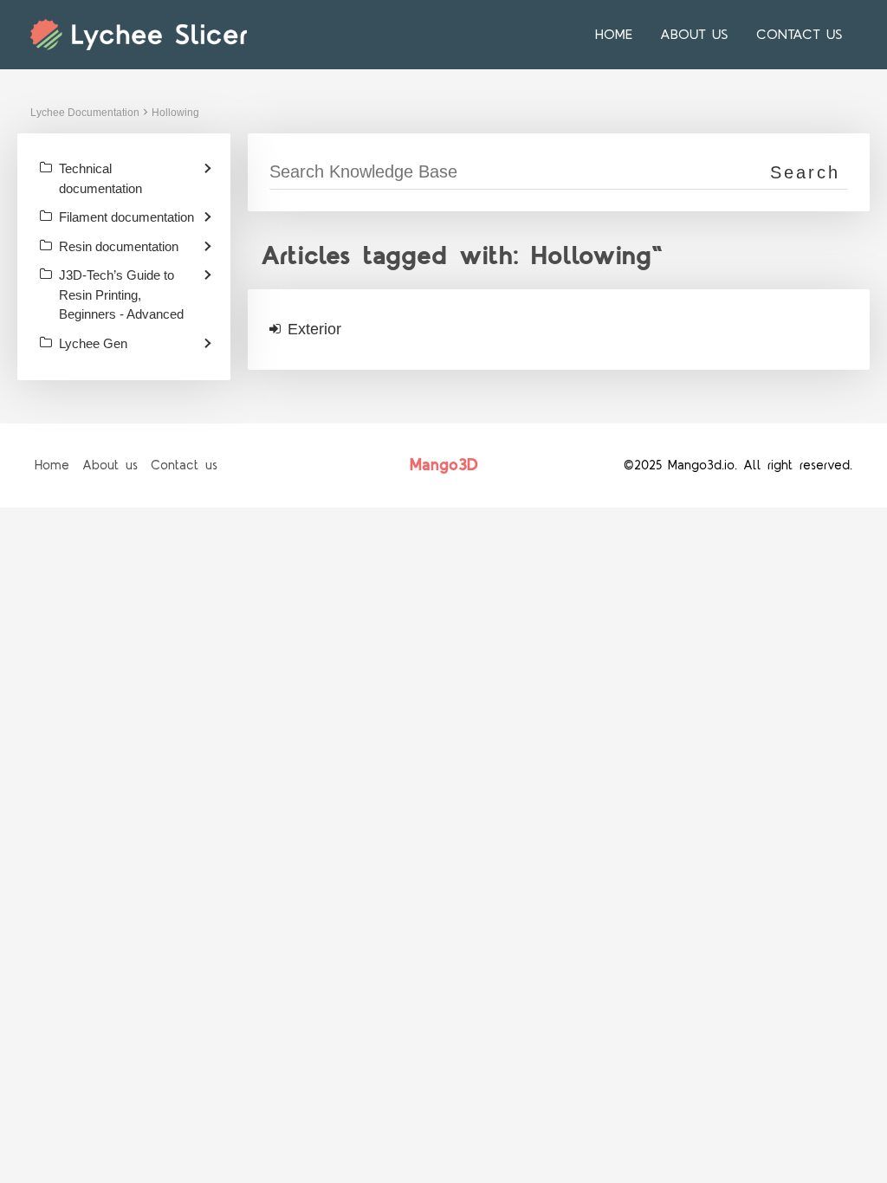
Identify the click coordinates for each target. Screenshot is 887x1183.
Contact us (799, 34)
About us (694, 34)
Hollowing (175, 113)
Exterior (314, 329)
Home (613, 34)
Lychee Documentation (84, 113)
